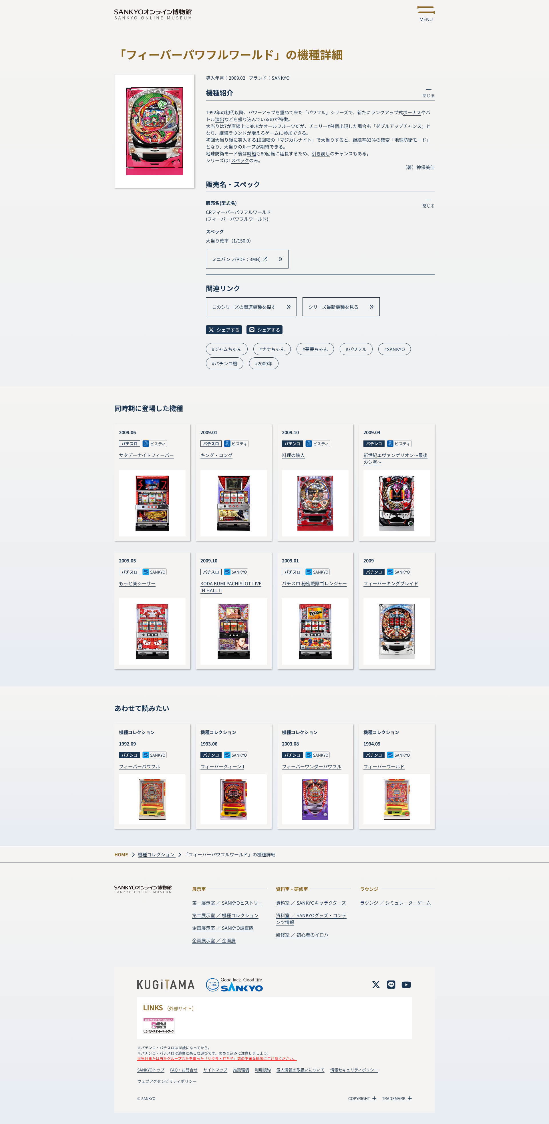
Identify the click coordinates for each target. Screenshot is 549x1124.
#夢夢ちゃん (315, 349)
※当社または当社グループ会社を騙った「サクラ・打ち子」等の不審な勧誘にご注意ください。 (217, 1058)
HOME (121, 854)
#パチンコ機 (224, 363)
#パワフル (356, 349)
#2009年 (263, 363)
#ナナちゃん (272, 349)
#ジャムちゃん (227, 349)
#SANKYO (394, 349)
